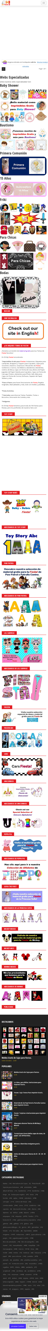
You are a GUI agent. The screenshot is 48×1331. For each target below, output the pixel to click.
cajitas (15, 1198)
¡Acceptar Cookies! (17, 1326)
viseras (5, 1289)
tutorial (34, 1282)
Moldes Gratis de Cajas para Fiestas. (17, 1057)
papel (5, 1256)
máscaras (38, 1253)
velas (38, 1285)
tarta (36, 1278)
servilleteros (31, 1271)
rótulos (17, 1267)
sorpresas (15, 1274)
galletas (16, 1224)
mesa (32, 1249)
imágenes (6, 1235)
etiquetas (18, 1216)
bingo (5, 1195)
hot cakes (16, 1231)
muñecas (26, 1253)
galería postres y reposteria (26, 1220)
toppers (22, 1282)
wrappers (15, 1289)
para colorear (16, 1256)
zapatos (27, 1289)
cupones (6, 1209)
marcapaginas (7, 1249)
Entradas (8, 1302)
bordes (5, 1198)
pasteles (30, 1256)
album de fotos (8, 1191)
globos (26, 1224)
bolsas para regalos (18, 1195)
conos (21, 1205)
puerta (5, 1264)
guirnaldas (35, 1227)
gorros (24, 1227)
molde (5, 1253)
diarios (34, 1209)
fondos (31, 1216)
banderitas (35, 1191)
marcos (21, 1249)
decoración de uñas (19, 1209)
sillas (4, 1274)
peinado (6, 1260)
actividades (28, 1187)
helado (5, 1231)
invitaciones (20, 1235)
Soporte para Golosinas (11, 1187)
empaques (6, 1216)
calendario (27, 1198)
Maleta (5, 1184)
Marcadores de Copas (20, 1184)
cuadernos (32, 1205)
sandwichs (29, 1267)
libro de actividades (9, 1242)
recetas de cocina (18, 1264)
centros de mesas (21, 1202)
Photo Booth (36, 1184)
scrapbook (6, 1271)
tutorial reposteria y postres (12, 1285)
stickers (14, 1278)
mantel (5, 1245)
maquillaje (31, 1245)
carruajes (6, 1202)
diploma (6, 1213)
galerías (5, 1224)
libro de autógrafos (27, 1242)
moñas (15, 1253)
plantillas (16, 1260)
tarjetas (25, 1278)
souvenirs (28, 1274)
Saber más (33, 1326)
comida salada (8, 1205)
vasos (30, 1285)
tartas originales (8, 1282)
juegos (5, 1238)
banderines (22, 1191)
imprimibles (28, 1231)
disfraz (15, 1213)
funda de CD (7, 1220)
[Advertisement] (24, 36)
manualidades (17, 1245)
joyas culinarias (36, 1235)
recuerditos (33, 1264)
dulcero (26, 1213)
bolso (32, 1195)
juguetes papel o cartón (20, 1238)
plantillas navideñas (30, 1260)
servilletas (19, 1271)
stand (5, 1278)
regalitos (6, 1267)
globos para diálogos (10, 1227)
